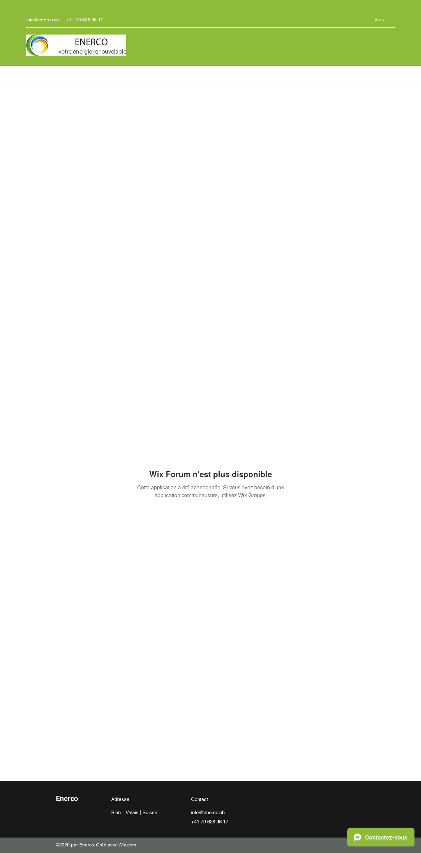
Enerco (67, 798)
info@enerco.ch (42, 19)
